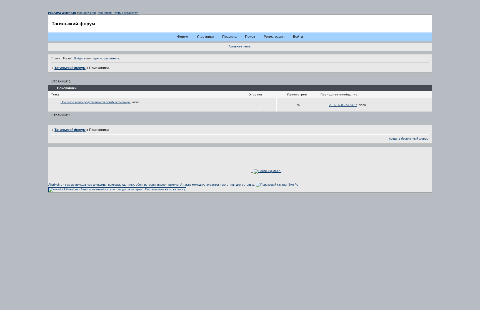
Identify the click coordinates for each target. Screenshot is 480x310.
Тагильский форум (70, 68)
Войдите (80, 58)
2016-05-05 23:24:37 (343, 105)
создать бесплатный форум (409, 138)
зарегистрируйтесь (105, 58)
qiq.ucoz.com (87, 12)
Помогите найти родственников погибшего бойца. (96, 102)
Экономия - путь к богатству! (118, 12)
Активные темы (240, 46)
